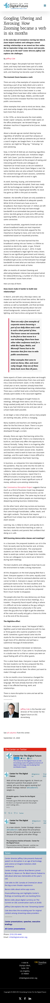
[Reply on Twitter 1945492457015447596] (6, 813)
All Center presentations (15, 929)
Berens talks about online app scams (20, 889)
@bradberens (32, 787)
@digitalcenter (36, 775)
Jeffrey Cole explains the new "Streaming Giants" (24, 906)
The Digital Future (19, 774)
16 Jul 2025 (45, 775)
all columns (11, 733)
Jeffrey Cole (10, 58)
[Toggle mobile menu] (45, 5)
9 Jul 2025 (45, 822)
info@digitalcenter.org (18, 937)
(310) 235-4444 (15, 934)
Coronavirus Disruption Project (19, 487)
